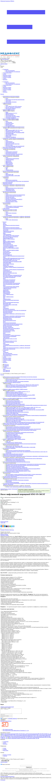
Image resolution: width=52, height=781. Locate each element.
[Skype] (12, 526)
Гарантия (5, 755)
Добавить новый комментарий (7, 706)
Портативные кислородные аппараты (11, 227)
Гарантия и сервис (7, 76)
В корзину (3, 529)
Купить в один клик (9, 529)
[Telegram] (13, 526)
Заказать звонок (4, 63)
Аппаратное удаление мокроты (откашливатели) (13, 269)
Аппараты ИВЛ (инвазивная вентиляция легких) (13, 258)
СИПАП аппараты (7, 234)
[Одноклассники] (3, 526)
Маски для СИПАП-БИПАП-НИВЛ (11, 250)
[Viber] (8, 526)
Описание (3, 535)
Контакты (5, 79)
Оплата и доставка (7, 77)
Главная (2, 488)
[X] (6, 526)
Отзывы (7, 535)
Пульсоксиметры (6, 334)
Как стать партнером (10, 70)
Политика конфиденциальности (7, 776)
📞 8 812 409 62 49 (5, 59)
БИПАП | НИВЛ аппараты (9, 241)
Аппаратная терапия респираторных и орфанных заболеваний (16, 347)
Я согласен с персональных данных (14, 718)
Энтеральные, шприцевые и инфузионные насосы (14, 316)
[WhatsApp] (10, 526)
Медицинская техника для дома (10, 340)
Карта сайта (5, 750)
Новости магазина (6, 764)
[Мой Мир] (5, 526)
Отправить (3, 719)
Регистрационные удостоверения (13, 71)
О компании (5, 69)
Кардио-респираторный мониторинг (11, 302)
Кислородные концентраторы (9, 322)
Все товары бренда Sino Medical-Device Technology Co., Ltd (16, 730)
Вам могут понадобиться (6, 721)
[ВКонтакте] (1, 526)
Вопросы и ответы (7, 75)
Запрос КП (3, 522)
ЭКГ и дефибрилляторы (8, 296)
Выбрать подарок (4, 534)
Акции (4, 742)
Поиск (14, 62)
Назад (7, 98)
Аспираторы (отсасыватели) (9, 279)
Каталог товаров (7, 488)
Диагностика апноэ (7, 72)
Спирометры (6, 308)
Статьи (4, 73)
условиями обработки (12, 718)
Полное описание (4, 521)
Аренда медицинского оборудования (11, 286)
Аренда (4, 78)
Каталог (2, 94)
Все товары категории (8, 729)
